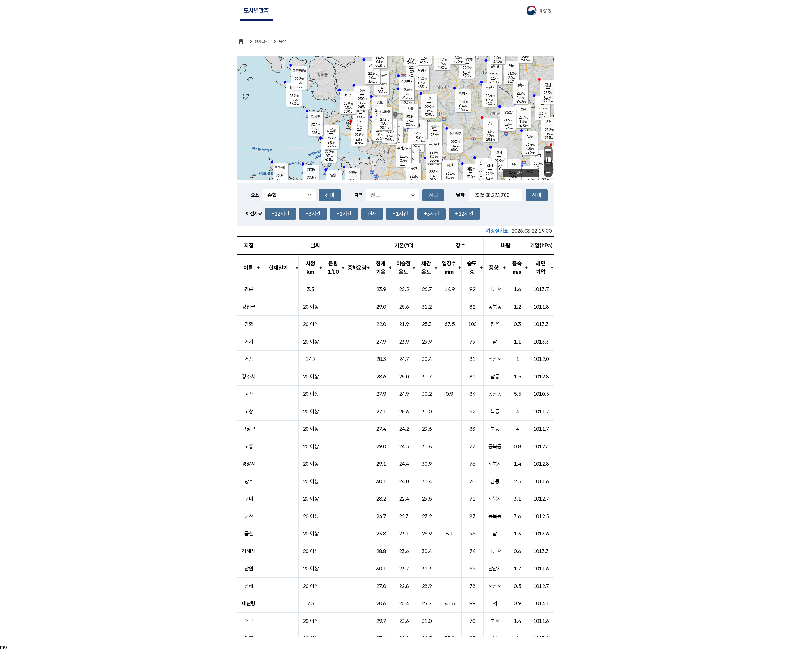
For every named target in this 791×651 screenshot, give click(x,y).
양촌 (362, 91)
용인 (450, 165)
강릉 (248, 289)
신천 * (490, 88)
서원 (549, 122)
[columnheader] (248, 268)
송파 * (435, 127)
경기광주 (455, 134)
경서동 (361, 110)
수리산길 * (403, 148)
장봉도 (315, 117)
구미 (248, 499)
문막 (538, 155)
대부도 (352, 173)
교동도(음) (299, 71)
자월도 (311, 169)
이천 (490, 166)
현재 (372, 213)
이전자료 (254, 214)
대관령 (248, 603)
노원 (429, 99)
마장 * (471, 169)
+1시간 (400, 213)
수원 (414, 168)
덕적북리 (280, 168)
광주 (248, 481)
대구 (248, 621)
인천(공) (331, 130)
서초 (419, 125)
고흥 (248, 446)
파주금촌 (381, 76)
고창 (248, 411)
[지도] (548, 159)
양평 (490, 123)
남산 (511, 65)
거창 (248, 359)
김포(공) (384, 111)
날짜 (460, 195)
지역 (358, 195)
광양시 (248, 464)
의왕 (411, 152)
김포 (379, 102)
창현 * (463, 93)
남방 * (422, 71)
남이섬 (494, 66)
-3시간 (313, 213)
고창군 (248, 429)
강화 (248, 324)
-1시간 (344, 213)
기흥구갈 (433, 164)
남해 (248, 586)
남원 (248, 568)
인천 (359, 127)
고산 (248, 394)
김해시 (248, 551)
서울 (410, 109)
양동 (530, 136)
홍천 (548, 85)
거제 (248, 342)
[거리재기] (548, 150)
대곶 (348, 95)
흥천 (499, 153)
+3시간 (431, 213)
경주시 (248, 377)
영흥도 (334, 175)
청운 (523, 109)
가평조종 (466, 60)
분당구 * (434, 144)
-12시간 (280, 213)
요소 (255, 195)
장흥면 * (406, 81)
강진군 (248, 307)
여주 (513, 164)
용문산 (508, 112)
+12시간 (464, 213)
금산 (248, 534)
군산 (248, 516)
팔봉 (520, 85)
